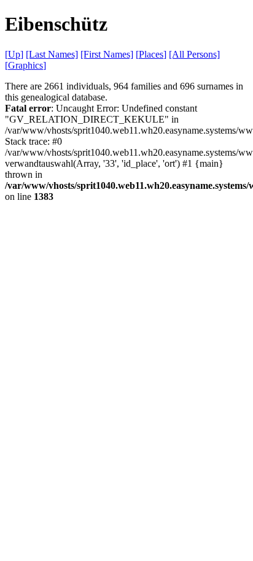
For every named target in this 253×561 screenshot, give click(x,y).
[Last (52, 54)
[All (194, 54)
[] (14, 54)
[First (106, 54)
